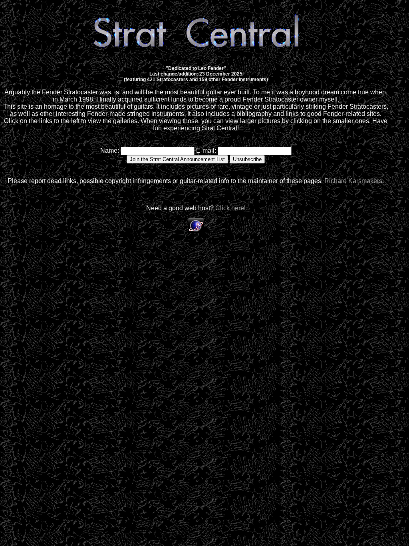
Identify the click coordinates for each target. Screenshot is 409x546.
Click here (229, 208)
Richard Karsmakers (353, 180)
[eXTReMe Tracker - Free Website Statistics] (196, 231)
